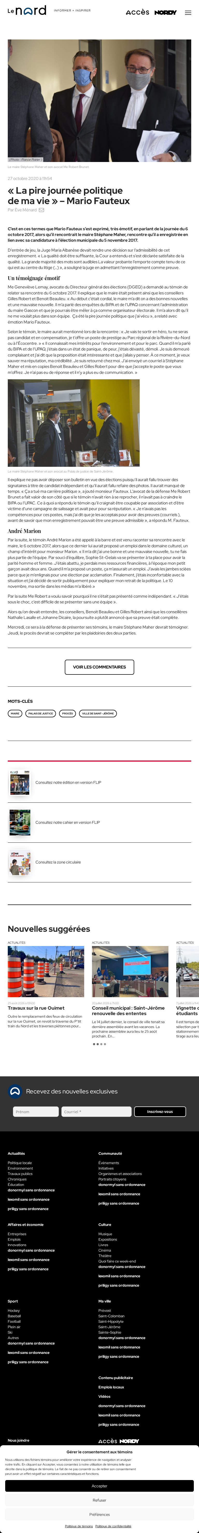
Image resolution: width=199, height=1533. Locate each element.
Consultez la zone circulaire (58, 862)
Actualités (16, 942)
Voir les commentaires (99, 667)
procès (67, 713)
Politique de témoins (79, 1526)
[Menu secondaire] (188, 13)
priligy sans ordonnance (28, 1208)
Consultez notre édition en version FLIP (68, 782)
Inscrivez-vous (160, 1111)
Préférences (99, 1514)
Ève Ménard (26, 210)
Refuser (99, 1500)
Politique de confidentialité (113, 1526)
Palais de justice (41, 713)
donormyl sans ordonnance (31, 1190)
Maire (15, 713)
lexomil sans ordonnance (28, 1199)
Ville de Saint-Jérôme (98, 713)
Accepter (99, 1486)
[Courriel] (41, 210)
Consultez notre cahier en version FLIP (67, 822)
